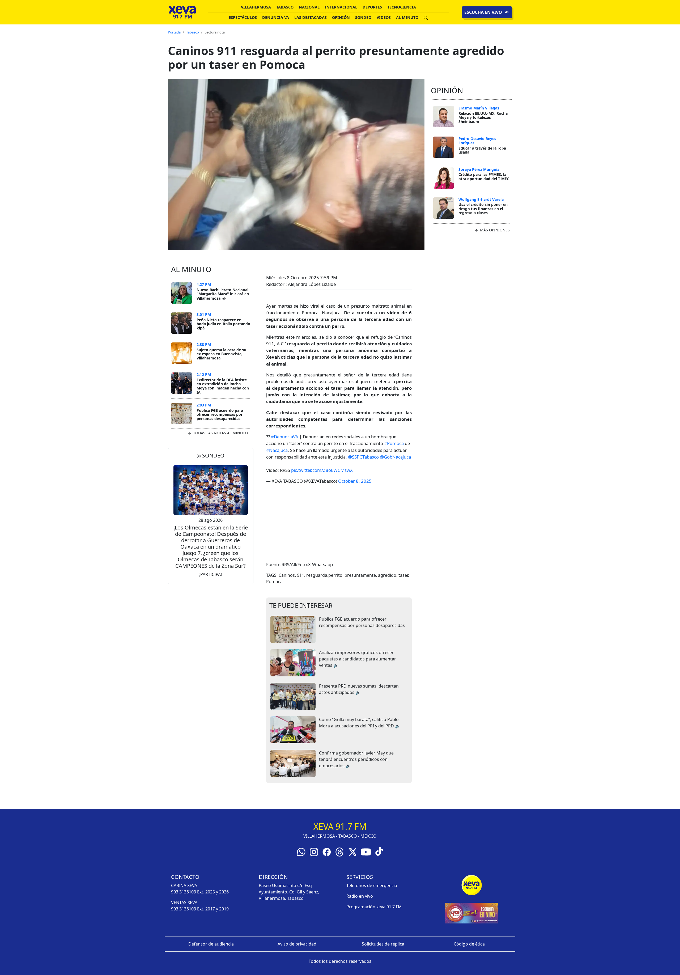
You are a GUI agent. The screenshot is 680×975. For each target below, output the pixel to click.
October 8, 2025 (355, 481)
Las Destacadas (310, 17)
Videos (384, 17)
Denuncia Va (275, 17)
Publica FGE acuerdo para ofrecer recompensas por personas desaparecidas (220, 414)
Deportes (372, 7)
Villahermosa (256, 7)
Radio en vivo (359, 896)
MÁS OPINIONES (494, 229)
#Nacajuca (277, 450)
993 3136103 (183, 892)
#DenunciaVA (284, 437)
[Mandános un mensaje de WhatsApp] (301, 852)
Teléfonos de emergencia (371, 885)
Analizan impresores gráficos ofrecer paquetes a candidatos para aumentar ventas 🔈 (357, 659)
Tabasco (285, 7)
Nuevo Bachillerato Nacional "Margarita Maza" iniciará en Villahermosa (223, 294)
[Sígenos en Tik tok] (379, 851)
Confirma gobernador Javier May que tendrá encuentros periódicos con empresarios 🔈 (356, 759)
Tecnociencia (401, 7)
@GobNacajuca (395, 457)
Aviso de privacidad (297, 944)
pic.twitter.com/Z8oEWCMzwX (322, 470)
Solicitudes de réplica (383, 944)
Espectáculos (243, 17)
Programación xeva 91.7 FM (374, 907)
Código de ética (469, 944)
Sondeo (363, 17)
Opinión (341, 17)
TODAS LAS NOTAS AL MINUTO (220, 432)
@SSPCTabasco (363, 457)
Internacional (341, 7)
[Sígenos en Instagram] (314, 852)
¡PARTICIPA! (210, 574)
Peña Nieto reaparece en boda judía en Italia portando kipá (223, 323)
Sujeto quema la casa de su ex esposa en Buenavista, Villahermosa (221, 354)
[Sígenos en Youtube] (365, 852)
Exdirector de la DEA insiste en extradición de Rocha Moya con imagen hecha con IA (223, 386)
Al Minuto (407, 17)
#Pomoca (394, 443)
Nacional (309, 7)
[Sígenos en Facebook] (326, 852)
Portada (174, 32)
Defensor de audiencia (211, 944)
